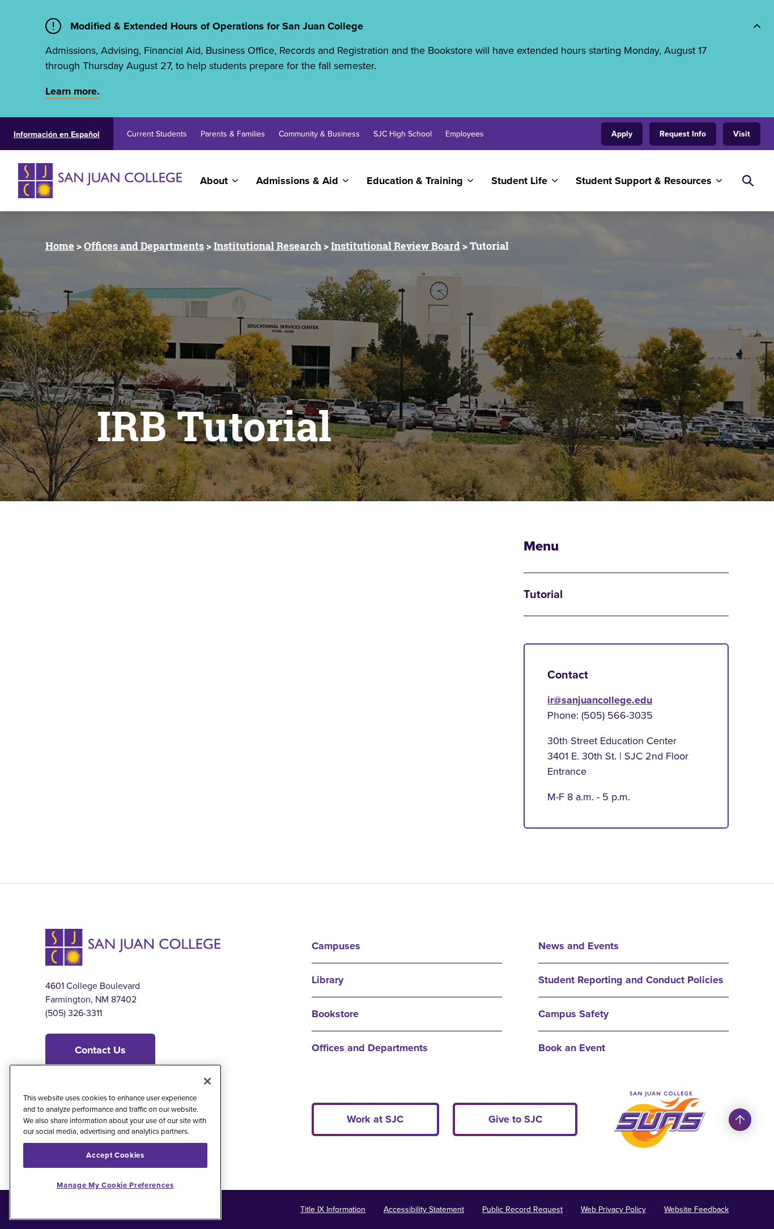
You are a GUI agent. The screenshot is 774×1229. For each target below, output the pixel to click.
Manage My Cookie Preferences (115, 1185)
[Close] (207, 1081)
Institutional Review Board (395, 246)
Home (59, 246)
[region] (115, 1142)
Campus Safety (573, 1013)
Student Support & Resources (644, 180)
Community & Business (319, 134)
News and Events (578, 945)
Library (327, 979)
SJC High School (402, 134)
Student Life (519, 180)
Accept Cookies (115, 1155)
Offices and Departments (144, 246)
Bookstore (335, 1013)
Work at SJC (375, 1119)
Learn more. (72, 91)
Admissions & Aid (297, 180)
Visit (741, 134)
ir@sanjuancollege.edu (599, 700)
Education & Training (415, 180)
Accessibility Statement (424, 1209)
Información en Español (57, 134)
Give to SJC (515, 1119)
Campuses (336, 945)
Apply (621, 134)
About (214, 180)
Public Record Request (522, 1209)
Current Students (157, 134)
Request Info (683, 134)
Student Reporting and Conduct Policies (631, 979)
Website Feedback (696, 1209)
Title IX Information (332, 1209)
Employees (464, 134)
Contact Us (100, 1050)
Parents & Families (233, 134)
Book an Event (571, 1047)
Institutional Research (267, 246)
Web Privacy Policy (613, 1209)
